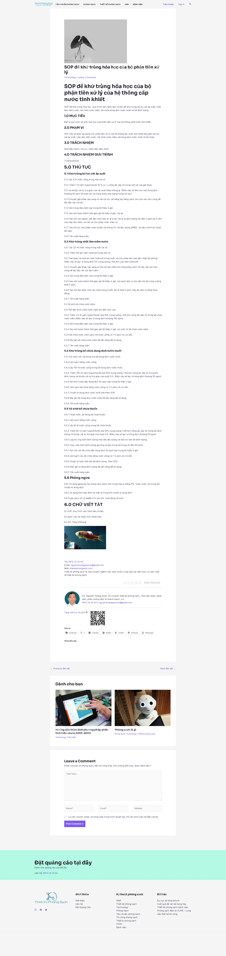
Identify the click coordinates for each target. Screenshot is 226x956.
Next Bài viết (168, 668)
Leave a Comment (87, 77)
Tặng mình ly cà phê (74, 612)
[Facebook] (41, 910)
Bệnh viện (121, 927)
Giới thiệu (80, 900)
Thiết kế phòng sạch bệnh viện (172, 907)
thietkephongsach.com (81, 568)
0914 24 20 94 (75, 561)
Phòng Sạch (89, 4)
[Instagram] (36, 910)
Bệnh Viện (137, 4)
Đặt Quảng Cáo (83, 907)
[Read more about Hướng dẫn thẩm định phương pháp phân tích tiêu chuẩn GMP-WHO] (83, 707)
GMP (127, 4)
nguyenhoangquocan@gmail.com (87, 565)
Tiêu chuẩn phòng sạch (67, 4)
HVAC (119, 924)
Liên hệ (79, 904)
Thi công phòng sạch (126, 917)
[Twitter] (46, 910)
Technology (70, 77)
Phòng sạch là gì (125, 729)
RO (114, 227)
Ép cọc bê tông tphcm (168, 900)
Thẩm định (71, 737)
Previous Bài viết (60, 668)
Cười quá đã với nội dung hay (171, 904)
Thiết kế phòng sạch (110, 4)
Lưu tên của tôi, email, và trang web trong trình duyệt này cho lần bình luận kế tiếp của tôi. (113, 817)
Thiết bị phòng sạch (126, 920)
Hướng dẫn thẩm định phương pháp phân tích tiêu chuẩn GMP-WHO (81, 731)
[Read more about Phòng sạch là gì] (143, 707)
